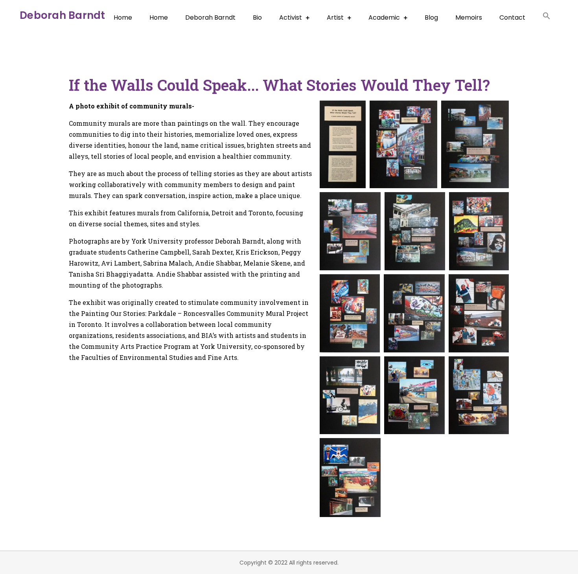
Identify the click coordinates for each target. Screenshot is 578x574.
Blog (431, 17)
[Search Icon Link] (546, 17)
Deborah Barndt (62, 15)
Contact (512, 17)
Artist (335, 17)
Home (123, 17)
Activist (290, 17)
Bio (257, 17)
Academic (384, 17)
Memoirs (468, 17)
